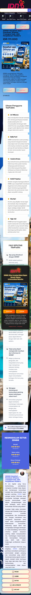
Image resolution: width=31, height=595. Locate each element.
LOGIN (22, 311)
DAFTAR (9, 311)
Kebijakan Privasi (12, 326)
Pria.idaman (19, 326)
